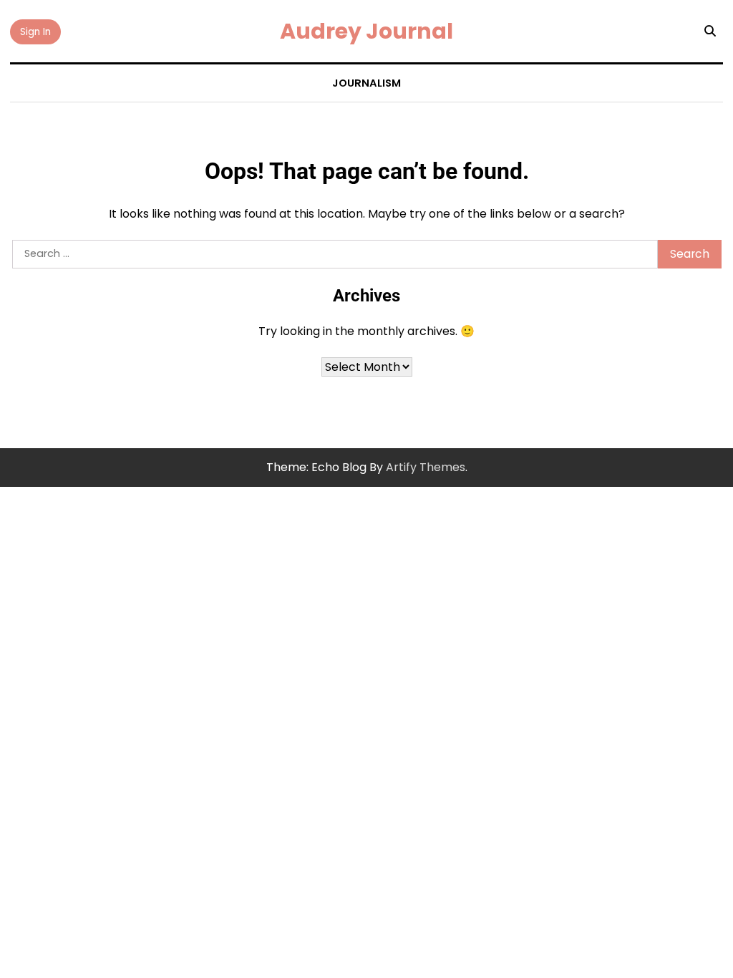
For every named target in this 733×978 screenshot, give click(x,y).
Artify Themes (425, 467)
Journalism (366, 83)
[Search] (710, 31)
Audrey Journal (366, 31)
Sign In (35, 32)
